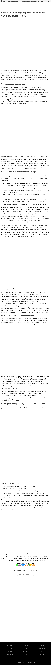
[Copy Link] (31, 565)
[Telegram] (22, 565)
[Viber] (19, 565)
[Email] (29, 565)
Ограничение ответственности (32, 662)
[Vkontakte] (24, 565)
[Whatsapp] (17, 565)
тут (20, 75)
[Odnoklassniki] (26, 565)
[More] (33, 565)
